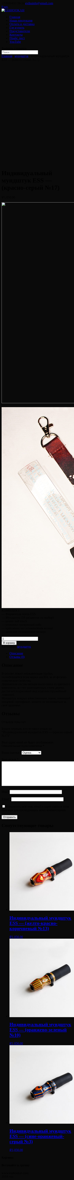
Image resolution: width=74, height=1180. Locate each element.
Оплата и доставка (22, 24)
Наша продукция (20, 20)
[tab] (40, 653)
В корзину (9, 642)
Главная (14, 17)
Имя (6, 791)
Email (6, 799)
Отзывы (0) (17, 656)
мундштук (21, 56)
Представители (19, 31)
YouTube (15, 41)
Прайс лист (17, 38)
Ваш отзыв (10, 759)
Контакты (16, 34)
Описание (16, 653)
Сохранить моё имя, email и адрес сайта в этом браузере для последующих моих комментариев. (35, 808)
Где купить (16, 27)
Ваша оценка (12, 752)
